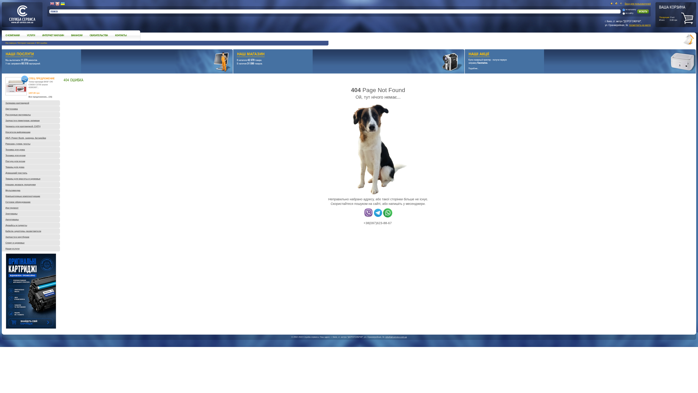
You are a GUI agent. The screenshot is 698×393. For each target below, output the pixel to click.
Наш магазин (342, 54)
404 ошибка (41, 43)
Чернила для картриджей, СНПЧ (22, 126)
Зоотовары (11, 214)
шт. (672, 13)
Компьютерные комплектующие (22, 196)
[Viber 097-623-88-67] (368, 217)
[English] (52, 3)
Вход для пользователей (638, 3)
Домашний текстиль (16, 173)
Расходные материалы (18, 115)
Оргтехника (11, 109)
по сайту (629, 13)
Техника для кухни (15, 155)
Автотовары (12, 219)
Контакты (121, 35)
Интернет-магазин (26, 43)
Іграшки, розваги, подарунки (20, 184)
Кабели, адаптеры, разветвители (23, 231)
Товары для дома (14, 167)
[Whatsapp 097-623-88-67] (387, 217)
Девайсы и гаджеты (16, 225)
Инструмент (12, 208)
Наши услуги (112, 54)
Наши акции (575, 54)
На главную (10, 43)
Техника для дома (15, 149)
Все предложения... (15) (40, 97)
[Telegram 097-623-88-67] (378, 217)
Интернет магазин (53, 35)
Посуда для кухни (15, 161)
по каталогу (630, 9)
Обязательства (99, 35)
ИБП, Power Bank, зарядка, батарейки (25, 138)
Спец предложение (42, 78)
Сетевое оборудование (18, 202)
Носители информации (17, 132)
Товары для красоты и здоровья (22, 179)
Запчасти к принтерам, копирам (22, 120)
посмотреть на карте (640, 25)
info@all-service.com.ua (396, 337)
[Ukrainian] (63, 3)
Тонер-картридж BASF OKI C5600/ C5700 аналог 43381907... (41, 84)
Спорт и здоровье (15, 243)
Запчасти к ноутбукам (17, 237)
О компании (12, 35)
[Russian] (57, 3)
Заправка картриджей (17, 103)
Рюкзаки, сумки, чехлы (17, 144)
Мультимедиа (12, 190)
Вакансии (76, 35)
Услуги (31, 35)
